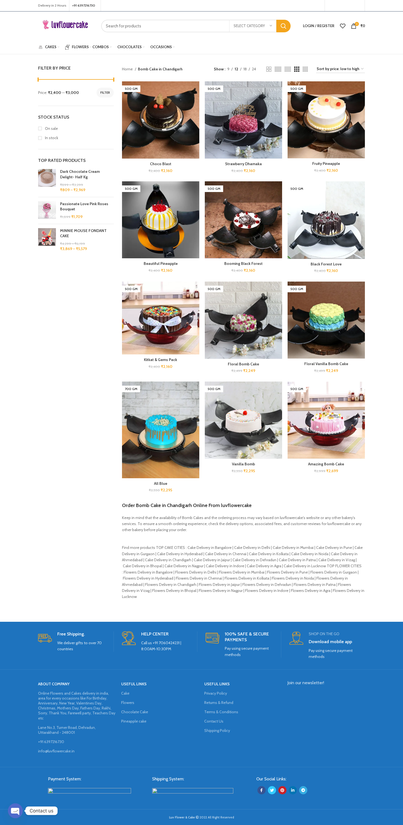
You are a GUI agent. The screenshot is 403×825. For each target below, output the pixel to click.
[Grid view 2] (268, 69)
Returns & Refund (218, 702)
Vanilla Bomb (243, 464)
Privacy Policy (215, 693)
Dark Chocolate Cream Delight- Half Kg (80, 174)
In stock (51, 137)
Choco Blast (160, 163)
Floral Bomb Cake (243, 364)
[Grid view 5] (278, 69)
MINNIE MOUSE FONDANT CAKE (83, 233)
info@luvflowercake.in (56, 751)
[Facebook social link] (330, 5)
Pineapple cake (133, 721)
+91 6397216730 (51, 741)
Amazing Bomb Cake (326, 464)
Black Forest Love (326, 264)
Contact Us (213, 721)
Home (128, 69)
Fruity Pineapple (326, 163)
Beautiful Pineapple (161, 263)
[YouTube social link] (351, 5)
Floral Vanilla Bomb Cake (326, 363)
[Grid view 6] (288, 69)
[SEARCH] (283, 26)
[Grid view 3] (296, 69)
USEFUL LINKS (134, 683)
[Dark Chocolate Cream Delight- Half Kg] (47, 181)
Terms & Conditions (221, 711)
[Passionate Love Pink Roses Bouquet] (47, 210)
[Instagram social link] (343, 5)
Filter (105, 92)
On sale (51, 128)
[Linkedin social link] (293, 790)
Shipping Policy (217, 730)
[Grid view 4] (305, 69)
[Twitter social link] (336, 5)
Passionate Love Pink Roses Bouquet (84, 206)
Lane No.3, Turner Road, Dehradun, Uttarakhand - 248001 (67, 730)
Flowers (127, 702)
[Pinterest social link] (358, 5)
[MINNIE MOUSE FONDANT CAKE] (47, 240)
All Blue (160, 483)
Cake (125, 693)
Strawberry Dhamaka (243, 163)
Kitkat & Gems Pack (160, 359)
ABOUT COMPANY (54, 683)
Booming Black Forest (243, 263)
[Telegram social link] (303, 790)
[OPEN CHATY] (15, 810)
